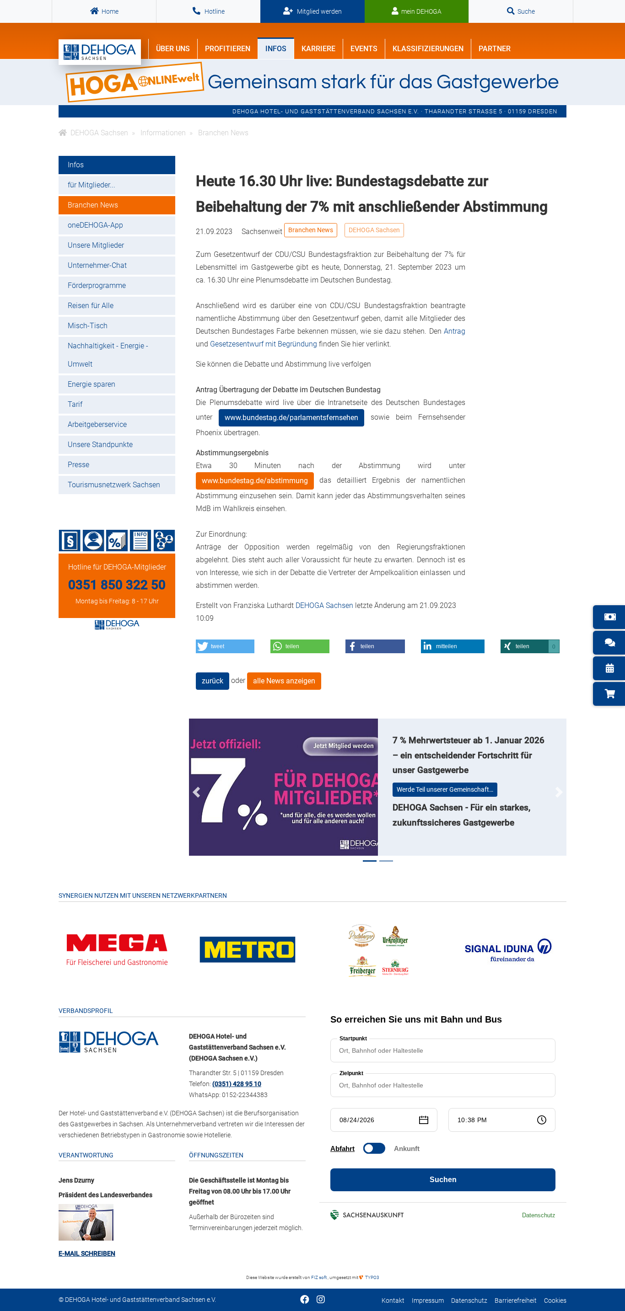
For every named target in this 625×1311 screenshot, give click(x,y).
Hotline (214, 11)
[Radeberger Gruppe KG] (378, 949)
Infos (76, 164)
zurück (212, 681)
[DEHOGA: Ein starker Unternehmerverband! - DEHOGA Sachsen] (109, 1041)
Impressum (428, 1301)
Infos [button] (275, 48)
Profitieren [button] (227, 48)
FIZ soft (319, 1277)
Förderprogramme (97, 285)
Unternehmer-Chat (97, 265)
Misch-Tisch (88, 325)
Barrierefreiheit (516, 1301)
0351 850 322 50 (117, 584)
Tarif (75, 404)
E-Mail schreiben (87, 1253)
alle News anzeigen (284, 681)
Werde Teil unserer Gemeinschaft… (445, 789)
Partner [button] (495, 48)
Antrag (454, 331)
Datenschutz (469, 1301)
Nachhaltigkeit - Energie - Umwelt (108, 354)
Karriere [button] (318, 48)
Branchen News (93, 205)
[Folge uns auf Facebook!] (304, 1300)
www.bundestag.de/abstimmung (255, 480)
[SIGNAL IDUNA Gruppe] (508, 949)
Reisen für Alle (90, 305)
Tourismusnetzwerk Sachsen (114, 484)
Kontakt (393, 1301)
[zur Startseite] (100, 52)
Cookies (555, 1301)
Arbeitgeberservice (97, 424)
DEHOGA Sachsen (374, 230)
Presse (78, 464)
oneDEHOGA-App (95, 225)
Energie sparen (91, 384)
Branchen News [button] (310, 230)
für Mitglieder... (91, 185)
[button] (225, 646)
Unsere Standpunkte (100, 444)
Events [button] (363, 48)
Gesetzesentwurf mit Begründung (263, 344)
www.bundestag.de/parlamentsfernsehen (291, 417)
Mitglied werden (319, 11)
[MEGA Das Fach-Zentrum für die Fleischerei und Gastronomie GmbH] (117, 949)
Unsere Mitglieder (96, 245)
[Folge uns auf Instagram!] (321, 1300)
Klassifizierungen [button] (428, 48)
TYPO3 (371, 1277)
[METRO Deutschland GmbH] (247, 949)
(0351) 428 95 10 (236, 1083)
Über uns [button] (173, 48)
